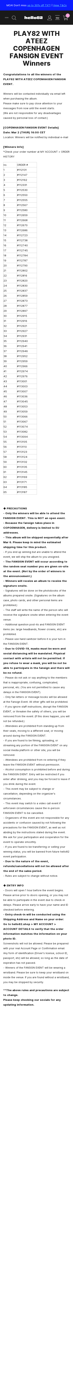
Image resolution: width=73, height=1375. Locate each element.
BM (57, 17)
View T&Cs (60, 5)
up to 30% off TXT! (39, 5)
